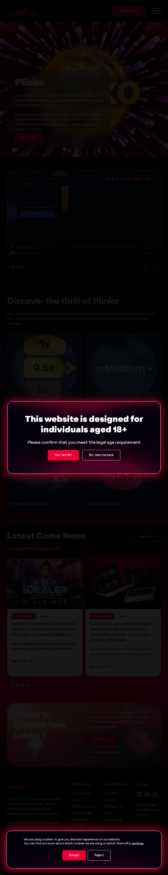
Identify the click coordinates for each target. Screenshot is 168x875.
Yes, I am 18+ (63, 455)
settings (138, 843)
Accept (74, 855)
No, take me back (101, 455)
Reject (99, 855)
